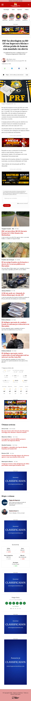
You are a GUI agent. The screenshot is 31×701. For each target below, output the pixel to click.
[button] (11, 608)
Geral (13, 9)
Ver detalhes (15, 606)
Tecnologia (6, 9)
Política (27, 9)
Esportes (19, 9)
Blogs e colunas (8, 496)
